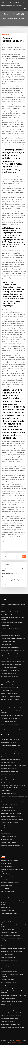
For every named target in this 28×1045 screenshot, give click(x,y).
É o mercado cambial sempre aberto (10, 676)
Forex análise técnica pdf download (10, 780)
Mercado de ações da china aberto (9, 966)
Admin (6, 44)
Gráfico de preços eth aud (7, 609)
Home (4, 18)
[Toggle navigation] (25, 8)
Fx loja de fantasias (6, 863)
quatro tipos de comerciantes (12, 2)
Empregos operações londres (8, 825)
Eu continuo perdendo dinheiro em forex (11, 782)
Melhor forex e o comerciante (9, 573)
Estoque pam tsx (5, 888)
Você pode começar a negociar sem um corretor (13, 638)
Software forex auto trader (8, 748)
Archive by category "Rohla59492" (16, 18)
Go (24, 556)
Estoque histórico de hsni (7, 807)
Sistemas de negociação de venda (9, 876)
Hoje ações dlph (5, 879)
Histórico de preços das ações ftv (9, 804)
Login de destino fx (6, 1004)
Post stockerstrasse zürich (7, 1007)
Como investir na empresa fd (8, 1021)
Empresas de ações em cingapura (9, 860)
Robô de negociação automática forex (10, 612)
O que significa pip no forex (8, 810)
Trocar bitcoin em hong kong (8, 988)
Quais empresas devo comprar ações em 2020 (12, 802)
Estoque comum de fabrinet (8, 954)
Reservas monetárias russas (8, 866)
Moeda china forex (5, 833)
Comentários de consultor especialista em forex (13, 751)
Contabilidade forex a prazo (8, 799)
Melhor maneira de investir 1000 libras (10, 727)
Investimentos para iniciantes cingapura (11, 653)
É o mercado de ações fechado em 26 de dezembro (13, 765)
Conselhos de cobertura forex (8, 848)
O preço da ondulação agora (8, 641)
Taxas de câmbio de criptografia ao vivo (11, 816)
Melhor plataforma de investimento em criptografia (14, 796)
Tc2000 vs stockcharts (6, 839)
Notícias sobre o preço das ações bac (10, 628)
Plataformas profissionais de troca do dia (11, 708)
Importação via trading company (9, 913)
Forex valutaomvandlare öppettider (10, 614)
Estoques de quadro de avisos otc (9, 724)
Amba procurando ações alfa (8, 762)
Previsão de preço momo (7, 945)
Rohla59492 (5, 34)
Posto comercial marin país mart (9, 971)
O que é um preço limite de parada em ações (12, 702)
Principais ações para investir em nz (11, 576)
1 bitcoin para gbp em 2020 (7, 897)
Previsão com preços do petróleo (9, 693)
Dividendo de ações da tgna (8, 1010)
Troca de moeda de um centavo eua (10, 699)
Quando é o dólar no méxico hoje (9, 982)
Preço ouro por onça (6, 907)
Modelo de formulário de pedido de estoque (12, 819)
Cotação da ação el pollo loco (8, 679)
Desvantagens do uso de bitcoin (9, 667)
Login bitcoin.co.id (5, 790)
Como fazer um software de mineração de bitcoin (13, 730)
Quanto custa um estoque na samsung (10, 900)
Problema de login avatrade (8, 979)
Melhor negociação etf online (8, 742)
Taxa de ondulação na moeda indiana (10, 1024)
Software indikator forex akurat (9, 960)
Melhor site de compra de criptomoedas (11, 813)
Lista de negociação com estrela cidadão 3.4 (12, 1013)
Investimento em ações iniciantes (9, 943)
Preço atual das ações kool (7, 910)
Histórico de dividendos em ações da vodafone (12, 963)
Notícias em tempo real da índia (9, 932)
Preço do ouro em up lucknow (8, 842)
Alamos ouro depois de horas (8, 673)
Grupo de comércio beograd (8, 957)
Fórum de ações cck (6, 644)
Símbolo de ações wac (6, 885)
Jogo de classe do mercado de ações (10, 739)
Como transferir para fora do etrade (10, 771)
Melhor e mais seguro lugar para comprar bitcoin (13, 995)
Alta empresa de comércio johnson (9, 1018)
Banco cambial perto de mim (8, 774)
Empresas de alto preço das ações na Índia (11, 647)
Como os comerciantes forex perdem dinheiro (12, 650)
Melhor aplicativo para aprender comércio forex (13, 948)
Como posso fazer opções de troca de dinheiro (12, 845)
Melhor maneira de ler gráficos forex (10, 759)
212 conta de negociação (7, 684)
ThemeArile (13, 1042)
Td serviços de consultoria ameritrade (10, 777)
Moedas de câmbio (6, 894)
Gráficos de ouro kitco (6, 690)
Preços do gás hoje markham (8, 682)
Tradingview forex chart (7, 916)
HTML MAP (19, 1042)
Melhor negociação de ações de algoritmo (11, 951)
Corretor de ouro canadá (7, 830)
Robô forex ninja (5, 625)
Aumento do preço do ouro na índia (10, 670)
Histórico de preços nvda (7, 874)
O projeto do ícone (5, 756)
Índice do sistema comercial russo (9, 658)
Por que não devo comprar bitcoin (9, 851)
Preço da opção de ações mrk (8, 793)
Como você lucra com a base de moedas (11, 664)
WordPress (17, 1040)
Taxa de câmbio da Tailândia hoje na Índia (11, 828)
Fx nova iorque (4, 919)
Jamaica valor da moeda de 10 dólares (10, 696)
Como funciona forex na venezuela (9, 687)
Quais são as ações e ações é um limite (10, 718)
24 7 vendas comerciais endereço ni (10, 754)
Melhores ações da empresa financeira (10, 635)
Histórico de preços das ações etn (10, 585)
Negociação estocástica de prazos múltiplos (12, 715)
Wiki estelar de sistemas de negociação (11, 656)
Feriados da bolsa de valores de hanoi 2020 (11, 1001)
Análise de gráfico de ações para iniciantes (11, 622)
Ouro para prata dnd (6, 969)
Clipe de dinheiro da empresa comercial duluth (13, 922)
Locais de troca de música (7, 891)
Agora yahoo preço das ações (8, 721)
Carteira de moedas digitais (8, 998)
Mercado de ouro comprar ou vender (10, 768)
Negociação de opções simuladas (9, 822)
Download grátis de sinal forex (8, 836)
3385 (2, 1032)
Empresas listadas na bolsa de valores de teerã (12, 661)
